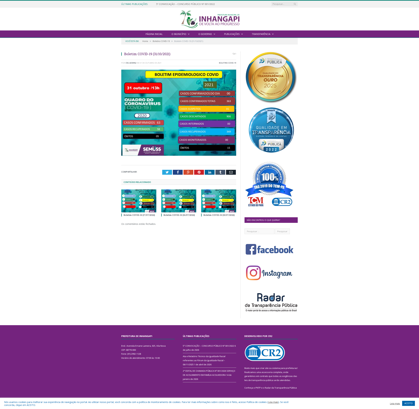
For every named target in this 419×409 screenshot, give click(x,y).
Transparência (261, 34)
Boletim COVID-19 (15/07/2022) (219, 215)
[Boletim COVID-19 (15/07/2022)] (218, 200)
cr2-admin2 (131, 63)
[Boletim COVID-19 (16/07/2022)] (178, 200)
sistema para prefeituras (284, 368)
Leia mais (273, 402)
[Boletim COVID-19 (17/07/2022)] (138, 200)
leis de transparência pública (258, 380)
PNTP (258, 387)
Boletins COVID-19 (227, 63)
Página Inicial (154, 34)
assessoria (267, 372)
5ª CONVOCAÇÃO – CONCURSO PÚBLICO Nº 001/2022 (208, 345)
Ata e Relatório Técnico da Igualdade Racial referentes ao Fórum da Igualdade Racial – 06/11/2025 (193, 4)
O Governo (205, 34)
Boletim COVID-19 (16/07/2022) (179, 215)
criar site (264, 368)
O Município (179, 34)
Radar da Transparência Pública (281, 387)
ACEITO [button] (408, 403)
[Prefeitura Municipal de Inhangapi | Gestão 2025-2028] (209, 18)
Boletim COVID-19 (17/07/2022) (139, 215)
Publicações (232, 34)
